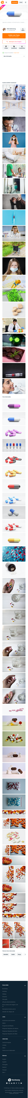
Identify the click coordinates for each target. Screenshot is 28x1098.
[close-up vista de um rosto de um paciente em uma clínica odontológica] (13, 385)
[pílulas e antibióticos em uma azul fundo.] (13, 754)
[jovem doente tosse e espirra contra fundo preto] (13, 123)
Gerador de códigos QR (8, 1067)
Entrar (21, 2)
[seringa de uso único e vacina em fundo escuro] (13, 370)
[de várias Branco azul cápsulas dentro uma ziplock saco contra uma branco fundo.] (13, 801)
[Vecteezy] (2, 2)
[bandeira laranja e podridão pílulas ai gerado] (13, 813)
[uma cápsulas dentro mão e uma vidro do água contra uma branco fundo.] (13, 585)
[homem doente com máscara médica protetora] (13, 201)
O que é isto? (16, 52)
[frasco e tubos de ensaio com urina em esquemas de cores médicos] (13, 281)
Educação (4, 1054)
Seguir (23, 30)
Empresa (4, 1052)
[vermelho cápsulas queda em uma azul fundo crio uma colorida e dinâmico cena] (13, 553)
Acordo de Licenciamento (8, 1076)
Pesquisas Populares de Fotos (9, 1088)
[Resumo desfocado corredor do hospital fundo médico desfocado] (13, 107)
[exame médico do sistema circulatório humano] (13, 294)
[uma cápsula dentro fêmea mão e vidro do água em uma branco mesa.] (13, 648)
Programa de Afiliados (7, 1081)
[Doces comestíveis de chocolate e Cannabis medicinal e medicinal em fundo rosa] (13, 354)
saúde (13, 1010)
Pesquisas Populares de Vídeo (9, 1091)
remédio (6, 1010)
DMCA (3, 1078)
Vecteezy (4, 1047)
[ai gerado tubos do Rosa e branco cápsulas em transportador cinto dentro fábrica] (10, 999)
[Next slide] (22, 1010)
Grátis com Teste (14, 35)
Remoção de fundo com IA (9, 1064)
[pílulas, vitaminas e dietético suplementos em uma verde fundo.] (13, 722)
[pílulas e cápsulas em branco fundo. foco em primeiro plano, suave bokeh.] (13, 847)
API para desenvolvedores (8, 1057)
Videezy (4, 1049)
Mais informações (7, 55)
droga (19, 1010)
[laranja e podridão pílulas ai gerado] (5, 823)
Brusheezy (5, 1044)
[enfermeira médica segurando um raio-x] (13, 92)
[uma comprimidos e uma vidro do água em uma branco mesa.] (13, 600)
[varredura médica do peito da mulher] (13, 339)
